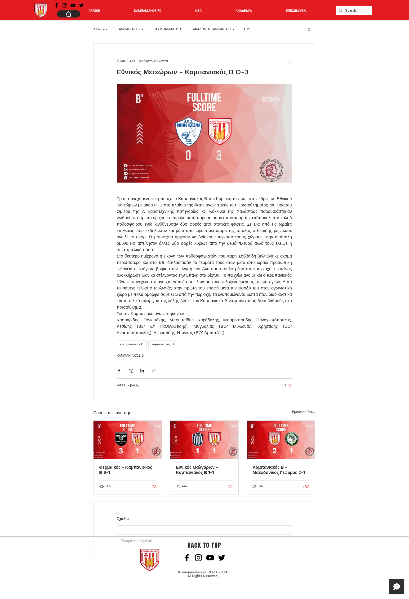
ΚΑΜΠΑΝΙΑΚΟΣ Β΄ (169, 29)
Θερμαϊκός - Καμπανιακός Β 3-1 (125, 470)
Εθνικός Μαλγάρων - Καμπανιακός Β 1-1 (197, 470)
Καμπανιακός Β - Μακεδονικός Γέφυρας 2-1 (279, 470)
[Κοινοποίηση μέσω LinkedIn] (142, 370)
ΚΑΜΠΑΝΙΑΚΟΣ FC (131, 29)
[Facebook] (56, 5)
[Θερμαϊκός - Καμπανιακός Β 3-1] (127, 440)
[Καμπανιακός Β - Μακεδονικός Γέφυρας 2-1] (281, 440)
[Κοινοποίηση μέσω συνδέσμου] (153, 370)
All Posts (100, 29)
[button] (309, 29)
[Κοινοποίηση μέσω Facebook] (119, 370)
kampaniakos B (131, 344)
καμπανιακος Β (162, 344)
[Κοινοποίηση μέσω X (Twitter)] (130, 370)
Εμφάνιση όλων (303, 412)
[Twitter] (81, 5)
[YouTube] (73, 5)
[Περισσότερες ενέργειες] (289, 61)
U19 (247, 29)
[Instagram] (65, 5)
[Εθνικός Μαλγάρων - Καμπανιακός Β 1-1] (204, 440)
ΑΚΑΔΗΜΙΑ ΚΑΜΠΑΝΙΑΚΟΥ (214, 29)
